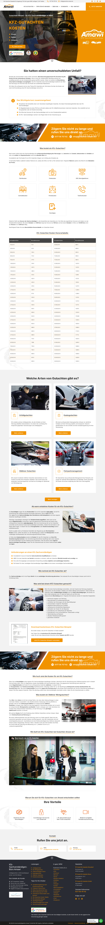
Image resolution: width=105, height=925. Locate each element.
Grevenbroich (57, 889)
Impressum (70, 923)
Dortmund (56, 873)
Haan (55, 898)
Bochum (56, 875)
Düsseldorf (56, 869)
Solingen (56, 892)
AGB (87, 923)
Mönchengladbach (58, 887)
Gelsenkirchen (57, 896)
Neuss (55, 876)
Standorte (64, 6)
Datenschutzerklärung (80, 923)
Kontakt (76, 6)
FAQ (72, 6)
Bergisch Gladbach (59, 878)
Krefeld (56, 885)
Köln (55, 871)
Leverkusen (57, 891)
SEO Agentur (93, 923)
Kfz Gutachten (28, 6)
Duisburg (56, 880)
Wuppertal (56, 894)
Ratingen (56, 883)
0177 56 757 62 (80, 891)
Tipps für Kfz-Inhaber (43, 6)
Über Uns (55, 6)
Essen (55, 882)
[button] (52, 499)
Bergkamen (57, 900)
